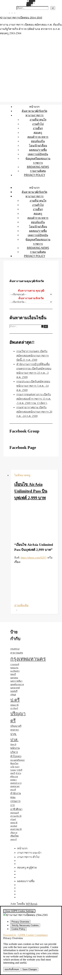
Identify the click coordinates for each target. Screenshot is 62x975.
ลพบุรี (12, 773)
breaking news (38, 167)
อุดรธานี (13, 823)
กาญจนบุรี (14, 664)
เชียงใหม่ (14, 836)
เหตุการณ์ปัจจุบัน (38, 154)
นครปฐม (14, 678)
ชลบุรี (13, 674)
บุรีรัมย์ (13, 695)
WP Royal (31, 903)
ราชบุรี (19, 770)
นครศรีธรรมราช (17, 684)
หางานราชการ (34, 115)
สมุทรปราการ (16, 783)
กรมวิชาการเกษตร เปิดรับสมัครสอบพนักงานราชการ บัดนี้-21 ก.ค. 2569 (32, 355)
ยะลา (17, 767)
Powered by (25, 935)
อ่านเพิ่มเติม (21, 605)
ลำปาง (18, 773)
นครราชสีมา (16, 681)
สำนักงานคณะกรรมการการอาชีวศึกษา (16, 801)
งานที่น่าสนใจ (38, 119)
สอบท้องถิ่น (38, 141)
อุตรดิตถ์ (13, 826)
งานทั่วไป (38, 124)
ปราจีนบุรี (14, 708)
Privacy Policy (34, 175)
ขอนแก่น (14, 668)
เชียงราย (13, 833)
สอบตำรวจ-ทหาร (37, 137)
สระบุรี (13, 790)
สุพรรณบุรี (14, 813)
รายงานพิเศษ (38, 171)
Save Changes (29, 969)
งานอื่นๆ (38, 128)
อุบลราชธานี (16, 829)
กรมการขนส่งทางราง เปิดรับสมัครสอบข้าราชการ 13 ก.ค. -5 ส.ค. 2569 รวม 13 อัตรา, (33, 399)
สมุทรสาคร (14, 786)
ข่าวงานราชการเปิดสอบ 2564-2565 (21, 17)
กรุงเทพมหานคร (28, 659)
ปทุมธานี (14, 705)
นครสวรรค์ (15, 688)
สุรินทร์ (13, 819)
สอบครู (38, 132)
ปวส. (14, 740)
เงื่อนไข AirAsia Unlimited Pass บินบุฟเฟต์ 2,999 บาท (30, 491)
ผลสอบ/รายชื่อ (38, 150)
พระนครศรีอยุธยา (17, 760)
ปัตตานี (13, 744)
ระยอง (13, 770)
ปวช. (13, 734)
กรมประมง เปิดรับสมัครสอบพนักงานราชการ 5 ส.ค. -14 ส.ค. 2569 (33, 386)
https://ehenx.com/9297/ (34, 557)
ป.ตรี (15, 699)
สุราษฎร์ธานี (15, 816)
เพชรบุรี (13, 839)
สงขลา (13, 780)
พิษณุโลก (14, 763)
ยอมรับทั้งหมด (12, 969)
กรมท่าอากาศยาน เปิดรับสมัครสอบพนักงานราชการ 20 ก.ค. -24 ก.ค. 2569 (34, 411)
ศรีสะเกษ (14, 777)
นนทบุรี (13, 691)
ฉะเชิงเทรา (15, 671)
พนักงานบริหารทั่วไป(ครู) (15, 752)
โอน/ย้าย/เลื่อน (38, 145)
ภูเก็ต (12, 767)
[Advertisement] (34, 522)
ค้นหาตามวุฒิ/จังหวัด (34, 111)
